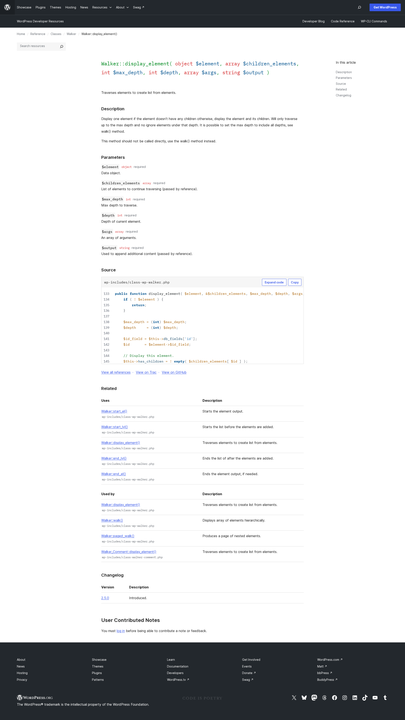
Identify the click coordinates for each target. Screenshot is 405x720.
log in (121, 631)
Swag (248, 679)
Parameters (344, 78)
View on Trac (146, 372)
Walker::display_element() (120, 443)
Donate (249, 673)
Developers (175, 673)
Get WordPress (385, 7)
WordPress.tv (178, 679)
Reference (37, 34)
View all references (116, 372)
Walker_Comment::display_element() (128, 552)
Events (247, 666)
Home (21, 34)
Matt (322, 666)
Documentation (177, 666)
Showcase (99, 659)
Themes (97, 666)
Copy (295, 282)
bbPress (324, 673)
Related (341, 89)
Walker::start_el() (114, 411)
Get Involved (251, 659)
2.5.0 (105, 598)
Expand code (274, 282)
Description (344, 72)
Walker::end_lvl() (114, 458)
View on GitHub (174, 372)
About (21, 659)
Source (341, 83)
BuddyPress (327, 679)
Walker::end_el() (113, 474)
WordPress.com (330, 659)
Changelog (343, 95)
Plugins (97, 673)
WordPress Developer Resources (40, 21)
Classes (56, 34)
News (21, 666)
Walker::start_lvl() (114, 427)
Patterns (98, 679)
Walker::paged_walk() (117, 536)
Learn (171, 659)
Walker (71, 34)
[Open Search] (359, 7)
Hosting (22, 673)
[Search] (61, 46)
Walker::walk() (112, 520)
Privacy (22, 679)
